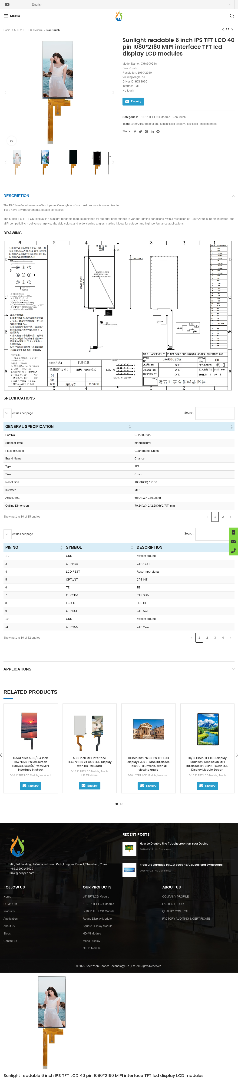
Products (9, 911)
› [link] (230, 516)
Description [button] (149, 547)
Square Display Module (97, 926)
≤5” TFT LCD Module (96, 896)
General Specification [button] (29, 427)
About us (9, 926)
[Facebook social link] (134, 132)
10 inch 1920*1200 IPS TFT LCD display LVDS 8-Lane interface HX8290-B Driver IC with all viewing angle (148, 764)
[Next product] (232, 30)
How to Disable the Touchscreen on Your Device (174, 843)
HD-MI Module (89, 775)
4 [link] (223, 637)
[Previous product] (223, 30)
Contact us (10, 941)
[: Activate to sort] (184, 426)
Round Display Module (97, 918)
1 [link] (215, 516)
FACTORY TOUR (173, 904)
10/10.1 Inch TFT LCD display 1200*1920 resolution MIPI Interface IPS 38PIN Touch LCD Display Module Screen (207, 764)
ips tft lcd (192, 123)
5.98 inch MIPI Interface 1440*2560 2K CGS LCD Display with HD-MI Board (90, 762)
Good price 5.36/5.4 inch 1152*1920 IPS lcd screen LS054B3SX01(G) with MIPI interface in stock (30, 764)
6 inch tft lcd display (172, 123)
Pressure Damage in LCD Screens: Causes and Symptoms (181, 865)
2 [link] (223, 516)
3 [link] (215, 637)
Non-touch (53, 30)
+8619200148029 (21, 868)
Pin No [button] (11, 547)
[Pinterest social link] (146, 132)
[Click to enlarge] (11, 140)
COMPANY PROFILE (175, 896)
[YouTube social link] (7, 4)
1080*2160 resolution (144, 123)
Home (7, 30)
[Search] (232, 15)
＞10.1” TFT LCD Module (98, 911)
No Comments (163, 849)
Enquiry (136, 101)
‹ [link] (207, 516)
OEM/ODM (10, 904)
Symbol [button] (74, 547)
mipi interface (208, 123)
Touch (104, 771)
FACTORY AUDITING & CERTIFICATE (186, 918)
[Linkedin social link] (152, 132)
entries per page (22, 413)
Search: (189, 412)
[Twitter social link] (140, 132)
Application (10, 918)
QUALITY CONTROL (175, 911)
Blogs (7, 933)
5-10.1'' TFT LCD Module (28, 30)
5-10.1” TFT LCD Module (98, 904)
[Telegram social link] (158, 132)
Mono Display (91, 941)
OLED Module (92, 948)
